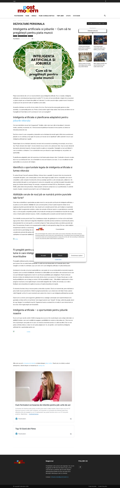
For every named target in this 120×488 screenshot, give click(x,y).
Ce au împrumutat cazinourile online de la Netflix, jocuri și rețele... (99, 48)
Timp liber (60, 16)
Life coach (30, 36)
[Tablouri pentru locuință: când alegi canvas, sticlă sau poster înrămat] (85, 61)
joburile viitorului (21, 120)
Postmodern (18, 16)
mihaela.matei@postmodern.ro (60, 477)
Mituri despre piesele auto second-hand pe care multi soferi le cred (100, 65)
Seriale (34, 16)
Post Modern (16, 38)
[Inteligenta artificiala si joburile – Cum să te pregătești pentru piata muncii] (43, 92)
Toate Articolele (92, 486)
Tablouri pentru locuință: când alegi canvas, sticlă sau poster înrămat (84, 65)
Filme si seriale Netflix (46, 16)
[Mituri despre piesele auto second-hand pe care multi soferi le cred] (100, 61)
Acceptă (43, 255)
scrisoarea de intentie (29, 363)
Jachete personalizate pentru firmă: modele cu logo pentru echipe (84, 48)
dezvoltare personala (22, 36)
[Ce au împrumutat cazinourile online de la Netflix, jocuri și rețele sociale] (100, 44)
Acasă (14, 20)
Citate (68, 16)
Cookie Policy (58, 259)
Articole (15, 36)
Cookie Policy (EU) (102, 486)
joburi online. (48, 363)
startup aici (41, 365)
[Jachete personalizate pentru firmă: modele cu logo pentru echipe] (85, 44)
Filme (27, 16)
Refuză (60, 255)
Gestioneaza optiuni (76, 255)
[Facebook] (105, 1)
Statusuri (76, 16)
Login (14, 1)
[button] (105, 16)
